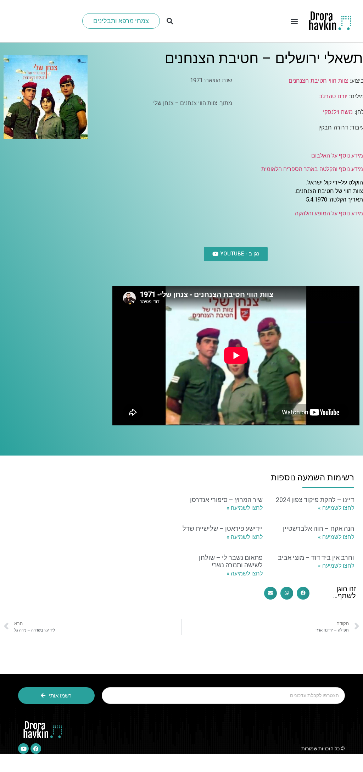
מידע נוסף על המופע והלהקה (329, 213)
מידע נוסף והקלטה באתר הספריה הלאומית (312, 169)
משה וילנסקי (338, 111)
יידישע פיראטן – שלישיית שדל (223, 528)
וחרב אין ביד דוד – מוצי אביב (316, 557)
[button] (294, 21)
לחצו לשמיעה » (336, 507)
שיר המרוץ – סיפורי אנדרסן (226, 499)
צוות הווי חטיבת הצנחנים (318, 80)
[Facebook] (35, 748)
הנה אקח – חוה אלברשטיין (318, 528)
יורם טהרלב (333, 96)
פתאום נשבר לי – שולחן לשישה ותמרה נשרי (231, 561)
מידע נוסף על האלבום (337, 155)
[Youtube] (23, 748)
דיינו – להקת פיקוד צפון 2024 (315, 499)
